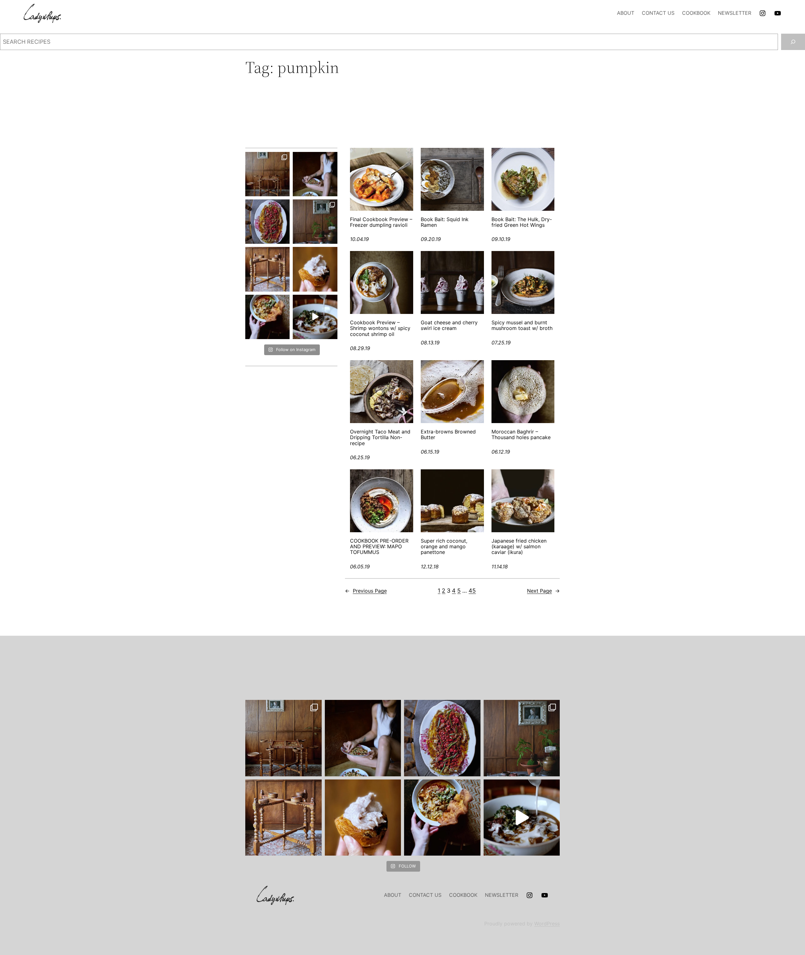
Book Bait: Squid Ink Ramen (445, 222)
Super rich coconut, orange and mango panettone (444, 546)
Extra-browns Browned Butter (448, 434)
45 (472, 590)
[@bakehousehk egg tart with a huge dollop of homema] (315, 269)
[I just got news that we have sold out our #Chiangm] (267, 317)
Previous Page (366, 591)
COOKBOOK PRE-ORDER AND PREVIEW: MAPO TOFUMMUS (379, 546)
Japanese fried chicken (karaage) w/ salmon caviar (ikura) (519, 546)
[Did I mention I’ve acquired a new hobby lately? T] (315, 221)
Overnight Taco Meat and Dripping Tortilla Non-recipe (380, 437)
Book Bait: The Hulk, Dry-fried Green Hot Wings (521, 222)
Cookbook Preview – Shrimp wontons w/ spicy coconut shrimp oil (380, 328)
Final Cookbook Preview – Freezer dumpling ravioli (381, 222)
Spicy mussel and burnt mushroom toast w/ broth (521, 325)
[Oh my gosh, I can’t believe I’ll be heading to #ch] (315, 174)
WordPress (547, 923)
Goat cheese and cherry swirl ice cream (449, 325)
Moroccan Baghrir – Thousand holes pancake (521, 434)
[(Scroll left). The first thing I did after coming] (267, 174)
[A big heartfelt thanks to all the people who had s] (315, 317)
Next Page (543, 591)
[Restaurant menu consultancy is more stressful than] (267, 221)
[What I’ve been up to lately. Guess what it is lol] (267, 269)
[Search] (793, 42)
